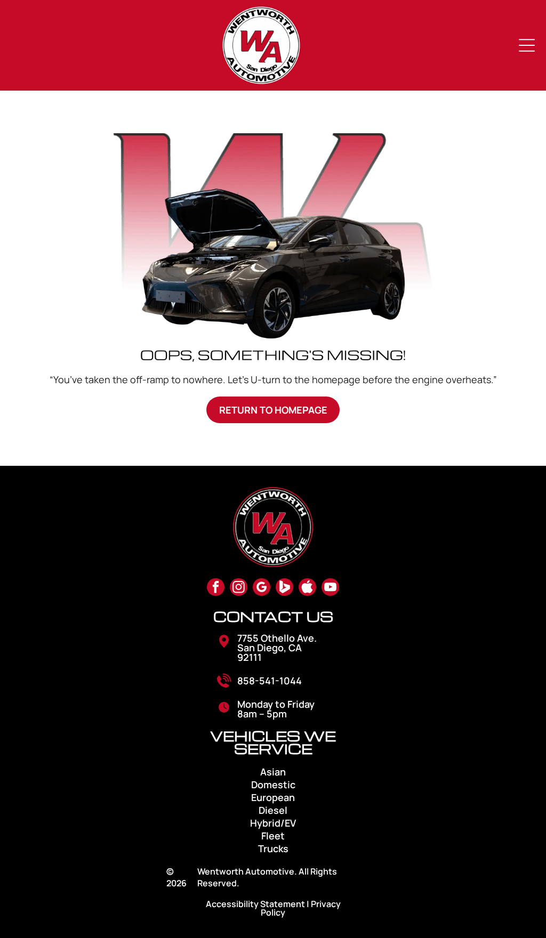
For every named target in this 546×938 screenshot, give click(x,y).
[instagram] (238, 588)
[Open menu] (527, 45)
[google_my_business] (261, 588)
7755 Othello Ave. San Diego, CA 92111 (277, 648)
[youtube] (330, 588)
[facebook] (215, 588)
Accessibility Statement (255, 904)
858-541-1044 (269, 680)
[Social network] (284, 588)
